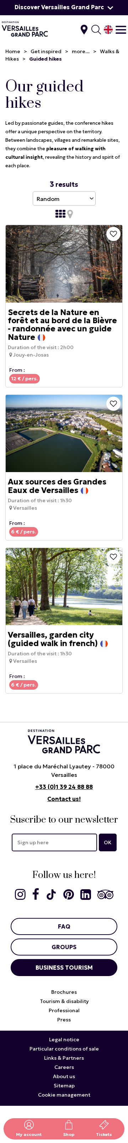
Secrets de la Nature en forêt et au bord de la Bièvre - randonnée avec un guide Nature (62, 325)
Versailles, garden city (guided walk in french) (53, 639)
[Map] (70, 214)
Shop (68, 1134)
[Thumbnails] (60, 214)
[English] (108, 29)
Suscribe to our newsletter (64, 820)
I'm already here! (84, 29)
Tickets (104, 1134)
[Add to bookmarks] (113, 234)
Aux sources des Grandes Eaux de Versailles (57, 486)
